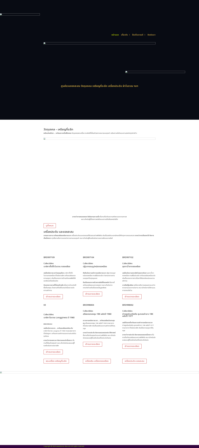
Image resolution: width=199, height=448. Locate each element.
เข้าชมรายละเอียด (53, 296)
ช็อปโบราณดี (137, 35)
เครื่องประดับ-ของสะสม (134, 361)
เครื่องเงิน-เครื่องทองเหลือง (97, 361)
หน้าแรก (115, 35)
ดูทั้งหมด (50, 225)
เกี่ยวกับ (124, 35)
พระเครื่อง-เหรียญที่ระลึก (56, 361)
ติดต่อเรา (151, 35)
